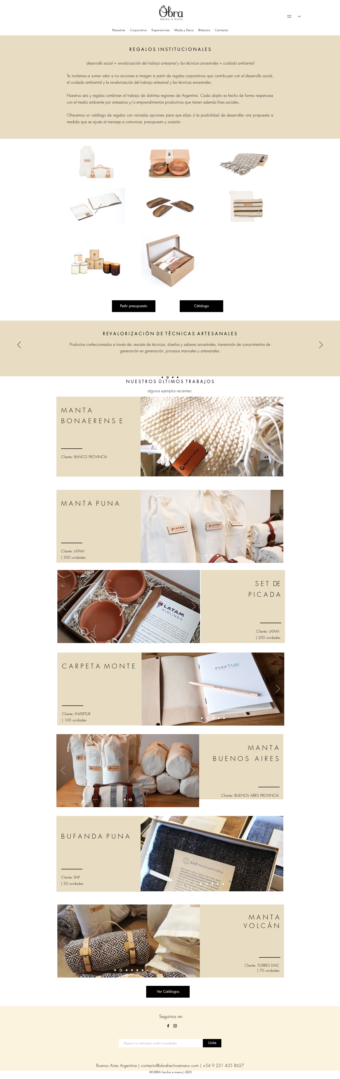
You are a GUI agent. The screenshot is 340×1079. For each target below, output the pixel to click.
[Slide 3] (213, 718)
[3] (172, 377)
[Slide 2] (128, 636)
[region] (98, 437)
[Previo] (19, 345)
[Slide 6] (142, 970)
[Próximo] (321, 345)
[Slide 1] (202, 718)
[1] (162, 377)
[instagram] (175, 1026)
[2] (167, 377)
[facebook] (168, 1026)
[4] (177, 377)
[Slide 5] (217, 555)
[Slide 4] (218, 718)
